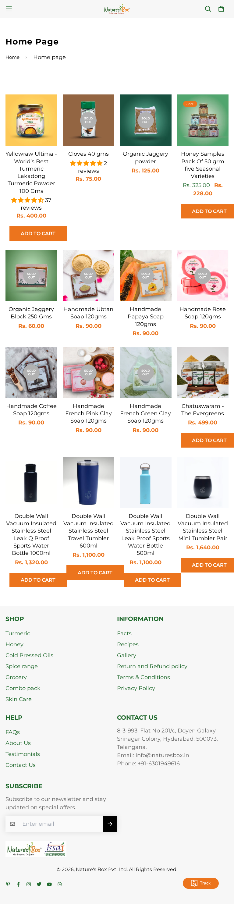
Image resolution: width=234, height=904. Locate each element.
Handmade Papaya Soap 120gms (146, 317)
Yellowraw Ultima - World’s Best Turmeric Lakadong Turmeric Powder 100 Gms (31, 172)
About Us (18, 743)
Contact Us (20, 765)
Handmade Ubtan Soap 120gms (88, 313)
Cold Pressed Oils (29, 655)
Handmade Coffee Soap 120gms (31, 410)
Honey (14, 644)
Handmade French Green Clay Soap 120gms (145, 413)
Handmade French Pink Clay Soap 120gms (88, 413)
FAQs (12, 732)
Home (12, 57)
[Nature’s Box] (117, 9)
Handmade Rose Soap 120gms (202, 313)
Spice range (21, 666)
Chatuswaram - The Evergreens (202, 410)
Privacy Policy (136, 688)
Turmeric (17, 633)
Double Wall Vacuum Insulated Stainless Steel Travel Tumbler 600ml (88, 531)
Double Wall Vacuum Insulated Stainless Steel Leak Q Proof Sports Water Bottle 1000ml (31, 534)
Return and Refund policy (152, 666)
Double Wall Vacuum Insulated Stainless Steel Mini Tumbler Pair (203, 527)
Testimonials (22, 754)
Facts (124, 633)
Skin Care (18, 699)
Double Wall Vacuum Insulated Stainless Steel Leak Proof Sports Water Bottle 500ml (145, 534)
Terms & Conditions (143, 677)
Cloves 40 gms (88, 154)
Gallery (126, 655)
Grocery (16, 677)
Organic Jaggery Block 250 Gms (31, 313)
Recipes (128, 644)
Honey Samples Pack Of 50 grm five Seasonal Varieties (202, 165)
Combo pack (23, 688)
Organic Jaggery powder (145, 158)
